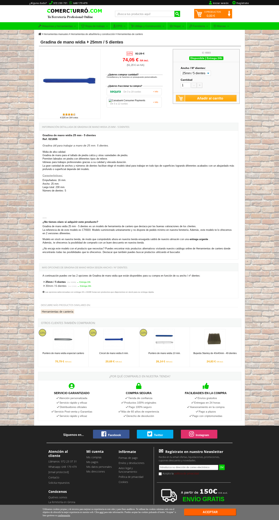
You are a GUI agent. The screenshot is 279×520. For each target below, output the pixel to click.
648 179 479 (80, 3)
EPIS (119, 26)
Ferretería (198, 26)
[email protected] (58, 472)
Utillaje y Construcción (147, 26)
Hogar (177, 26)
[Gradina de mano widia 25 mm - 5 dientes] (69, 110)
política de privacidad (186, 473)
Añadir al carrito (210, 98)
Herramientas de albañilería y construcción (93, 34)
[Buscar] (177, 14)
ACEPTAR (210, 512)
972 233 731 (60, 3)
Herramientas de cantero (130, 34)
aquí (101, 512)
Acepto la (180, 473)
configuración (64, 515)
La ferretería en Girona (61, 502)
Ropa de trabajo (95, 26)
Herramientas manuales (56, 34)
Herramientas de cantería (57, 311)
